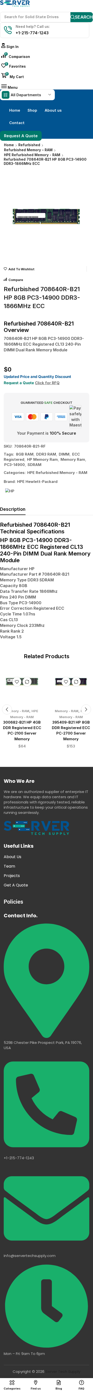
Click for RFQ (47, 382)
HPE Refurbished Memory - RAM (32, 155)
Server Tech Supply (62, 1371)
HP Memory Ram (42, 459)
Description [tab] (13, 509)
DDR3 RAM (46, 454)
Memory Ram (73, 459)
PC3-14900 (14, 464)
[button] (10, 47)
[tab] (13, 510)
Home (9, 145)
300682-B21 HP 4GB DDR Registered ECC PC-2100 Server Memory (22, 730)
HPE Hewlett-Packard (37, 481)
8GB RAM (24, 454)
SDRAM (34, 464)
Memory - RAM (17, 711)
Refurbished (29, 145)
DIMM (64, 454)
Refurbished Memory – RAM (28, 150)
